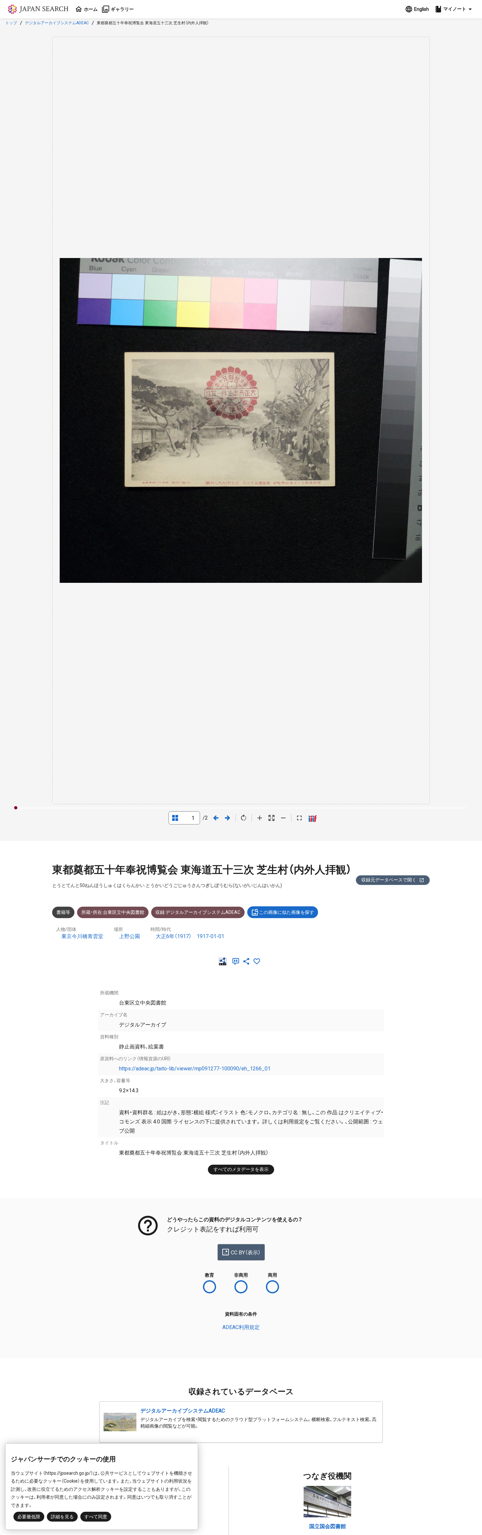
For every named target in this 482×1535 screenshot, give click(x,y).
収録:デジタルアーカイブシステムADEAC (197, 912)
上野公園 (129, 936)
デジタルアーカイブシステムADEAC (57, 23)
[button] (454, 9)
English (421, 9)
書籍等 (63, 912)
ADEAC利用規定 (241, 1327)
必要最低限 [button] (28, 1516)
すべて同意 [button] (95, 1516)
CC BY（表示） (246, 1252)
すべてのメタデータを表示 (241, 1169)
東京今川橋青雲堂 (82, 936)
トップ (11, 23)
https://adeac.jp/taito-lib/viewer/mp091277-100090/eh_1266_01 (195, 1068)
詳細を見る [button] (62, 1516)
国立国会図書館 (327, 1526)
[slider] (15, 807)
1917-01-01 (210, 936)
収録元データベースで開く (388, 879)
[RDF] (224, 961)
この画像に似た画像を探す (286, 912)
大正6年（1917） (173, 936)
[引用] (237, 961)
